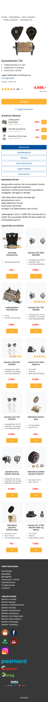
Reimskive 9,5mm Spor (17, 136)
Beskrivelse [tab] (24, 147)
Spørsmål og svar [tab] (24, 163)
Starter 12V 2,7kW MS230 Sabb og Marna (36, 527)
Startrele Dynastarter (17, 129)
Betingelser (6, 576)
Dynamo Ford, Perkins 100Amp (12, 473)
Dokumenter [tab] (24, 174)
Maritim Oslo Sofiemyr (11, 619)
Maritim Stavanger (9, 621)
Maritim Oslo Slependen (12, 616)
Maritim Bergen (8, 602)
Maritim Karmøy (8, 607)
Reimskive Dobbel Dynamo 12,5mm (36, 473)
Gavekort (5, 588)
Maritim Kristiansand (10, 610)
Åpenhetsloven (8, 582)
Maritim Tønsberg (9, 624)
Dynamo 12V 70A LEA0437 (12, 418)
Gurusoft (24, 697)
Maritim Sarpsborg (10, 613)
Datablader (6, 571)
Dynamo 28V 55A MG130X (12, 363)
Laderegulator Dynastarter (14, 121)
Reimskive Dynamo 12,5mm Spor (12, 527)
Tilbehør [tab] (24, 158)
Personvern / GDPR (10, 579)
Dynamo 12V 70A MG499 (36, 308)
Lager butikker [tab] (24, 168)
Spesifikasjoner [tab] (24, 152)
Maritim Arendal (8, 599)
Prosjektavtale (8, 585)
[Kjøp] (44, 122)
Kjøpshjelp (6, 574)
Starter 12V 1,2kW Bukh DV (36, 363)
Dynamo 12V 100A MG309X (36, 254)
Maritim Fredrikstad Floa (12, 605)
